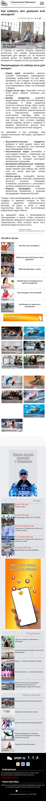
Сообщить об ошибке (25, 229)
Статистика (20, 797)
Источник (42, 231)
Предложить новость (10, 778)
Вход (28, 797)
